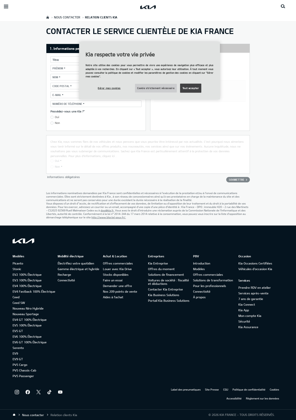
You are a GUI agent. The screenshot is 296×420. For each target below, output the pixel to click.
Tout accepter (190, 88)
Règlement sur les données (262, 398)
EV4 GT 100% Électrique (30, 319)
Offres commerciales (118, 263)
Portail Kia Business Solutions (168, 300)
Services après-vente (253, 293)
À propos (199, 297)
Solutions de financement (166, 274)
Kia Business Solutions (163, 295)
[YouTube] (60, 392)
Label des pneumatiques (186, 389)
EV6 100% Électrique (27, 336)
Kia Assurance (248, 327)
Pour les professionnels (209, 286)
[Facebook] (27, 392)
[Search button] (283, 6)
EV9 (15, 353)
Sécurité (244, 321)
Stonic (17, 269)
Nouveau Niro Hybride (28, 308)
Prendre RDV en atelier (254, 287)
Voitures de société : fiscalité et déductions (168, 281)
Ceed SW (19, 303)
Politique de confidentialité (249, 389)
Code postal (60, 86)
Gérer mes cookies (109, 88)
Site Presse (212, 389)
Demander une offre (117, 286)
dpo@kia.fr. (107, 210)
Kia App (243, 310)
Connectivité (66, 280)
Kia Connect (246, 304)
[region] (149, 70)
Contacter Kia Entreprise (165, 289)
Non (57, 123)
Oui (57, 117)
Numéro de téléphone (67, 103)
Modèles (199, 269)
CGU (225, 389)
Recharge (64, 274)
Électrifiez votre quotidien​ (76, 263)
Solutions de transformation (213, 280)
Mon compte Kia (249, 316)
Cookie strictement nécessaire (156, 88)
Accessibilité (234, 398)
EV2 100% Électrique (27, 274)
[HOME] (47, 17)
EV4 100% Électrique (27, 286)
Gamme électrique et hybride (78, 269)
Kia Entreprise (158, 263)
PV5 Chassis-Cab (24, 370)
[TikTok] (49, 392)
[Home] (14, 415)
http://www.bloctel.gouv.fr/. (108, 217)
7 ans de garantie (250, 299)
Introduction (201, 263)
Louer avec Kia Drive (117, 269)
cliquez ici (108, 156)
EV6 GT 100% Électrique (30, 342)
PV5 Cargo (20, 364)
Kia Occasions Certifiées (255, 263)
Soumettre (236, 179)
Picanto (18, 263)
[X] (38, 392)
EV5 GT (18, 331)
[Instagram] (17, 392)
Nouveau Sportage (26, 314)
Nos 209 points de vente (120, 291)
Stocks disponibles (115, 274)
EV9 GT (18, 359)
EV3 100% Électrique (27, 280)
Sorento (18, 348)
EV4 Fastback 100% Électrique (34, 291)
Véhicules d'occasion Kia (255, 269)
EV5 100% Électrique (27, 325)
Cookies (274, 389)
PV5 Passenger (23, 376)
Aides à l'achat (113, 297)
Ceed (16, 297)
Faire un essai (112, 280)
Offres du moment (161, 269)
